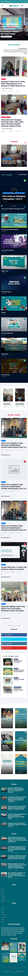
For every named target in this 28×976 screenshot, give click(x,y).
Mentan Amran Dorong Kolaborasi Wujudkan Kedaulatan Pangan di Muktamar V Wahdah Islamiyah (17, 808)
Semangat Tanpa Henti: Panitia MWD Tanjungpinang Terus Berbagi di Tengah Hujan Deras (13, 84)
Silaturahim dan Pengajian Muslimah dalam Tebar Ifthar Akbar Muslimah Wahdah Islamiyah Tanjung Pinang (15, 51)
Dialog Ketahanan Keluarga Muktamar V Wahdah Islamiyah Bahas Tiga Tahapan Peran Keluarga (16, 790)
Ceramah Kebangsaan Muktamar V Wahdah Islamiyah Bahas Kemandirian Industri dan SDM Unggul (17, 816)
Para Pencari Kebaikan (7, 250)
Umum (2, 893)
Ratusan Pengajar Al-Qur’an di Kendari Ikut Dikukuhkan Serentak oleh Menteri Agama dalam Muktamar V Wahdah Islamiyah (17, 866)
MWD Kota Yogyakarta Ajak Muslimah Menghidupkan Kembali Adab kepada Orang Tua (13, 445)
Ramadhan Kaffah (6, 291)
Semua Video (23, 174)
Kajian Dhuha (4, 354)
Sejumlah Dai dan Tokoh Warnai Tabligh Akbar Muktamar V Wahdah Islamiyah (17, 825)
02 (14, 625)
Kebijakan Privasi (20, 971)
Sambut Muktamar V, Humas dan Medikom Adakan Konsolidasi (14, 568)
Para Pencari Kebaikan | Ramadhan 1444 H (12, 208)
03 (16, 625)
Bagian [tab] (16, 656)
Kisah (2, 921)
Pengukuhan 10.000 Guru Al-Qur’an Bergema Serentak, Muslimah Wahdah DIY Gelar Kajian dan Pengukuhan (17, 799)
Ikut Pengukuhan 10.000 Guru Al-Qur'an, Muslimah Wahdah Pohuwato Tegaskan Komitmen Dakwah (16, 875)
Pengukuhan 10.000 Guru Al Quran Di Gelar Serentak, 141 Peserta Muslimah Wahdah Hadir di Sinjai (17, 857)
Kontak (15, 973)
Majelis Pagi (4, 271)
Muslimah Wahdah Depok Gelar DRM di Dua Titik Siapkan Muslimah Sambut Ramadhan (13, 609)
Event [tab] (6, 656)
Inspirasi (3, 907)
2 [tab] (26, 142)
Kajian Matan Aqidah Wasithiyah (9, 229)
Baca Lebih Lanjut (5, 454)
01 (11, 625)
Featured (3, 900)
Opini (2, 909)
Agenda (3, 898)
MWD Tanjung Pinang (7, 88)
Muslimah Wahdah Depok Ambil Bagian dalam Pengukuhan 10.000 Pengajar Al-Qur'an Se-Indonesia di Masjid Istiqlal (17, 839)
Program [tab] (11, 656)
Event (2, 891)
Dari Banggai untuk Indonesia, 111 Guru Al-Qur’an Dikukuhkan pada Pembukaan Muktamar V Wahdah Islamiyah (17, 848)
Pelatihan (3, 896)
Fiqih (2, 919)
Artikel (2, 912)
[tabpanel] (14, 24)
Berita (2, 888)
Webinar (3, 312)
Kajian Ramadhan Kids (7, 333)
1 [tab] (25, 142)
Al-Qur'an (3, 916)
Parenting (3, 914)
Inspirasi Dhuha (5, 374)
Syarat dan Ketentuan (8, 971)
